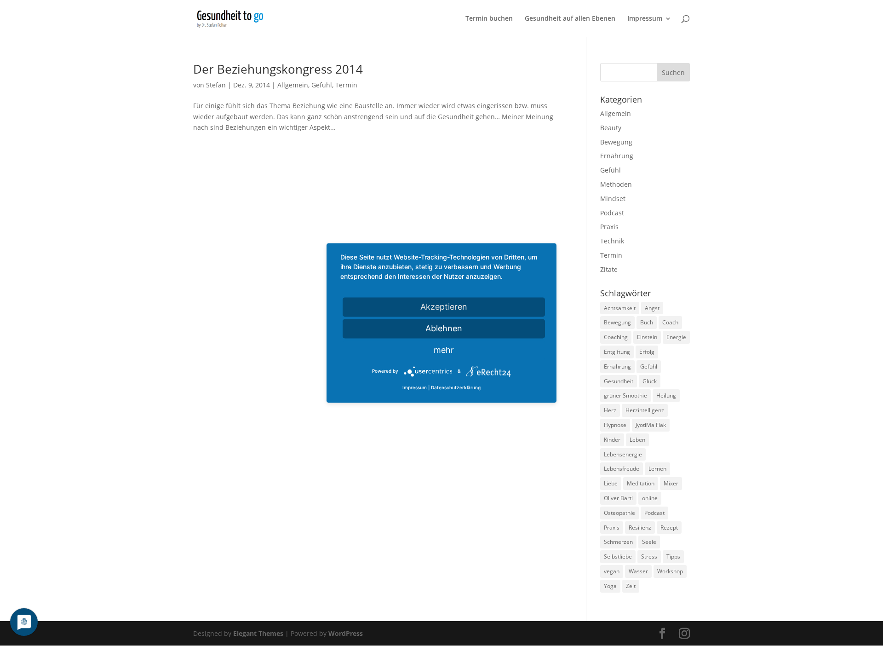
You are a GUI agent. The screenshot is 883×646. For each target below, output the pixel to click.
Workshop (670, 571)
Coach (670, 322)
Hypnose (615, 425)
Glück (649, 381)
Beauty (610, 127)
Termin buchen (489, 19)
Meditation (640, 483)
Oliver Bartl (618, 498)
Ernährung (616, 155)
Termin (346, 85)
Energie (676, 337)
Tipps (673, 556)
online (650, 498)
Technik (612, 240)
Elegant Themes (258, 633)
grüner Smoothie (625, 395)
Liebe (611, 483)
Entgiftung (617, 352)
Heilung (666, 395)
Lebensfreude (621, 469)
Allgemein (292, 85)
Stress (649, 556)
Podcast (612, 212)
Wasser (638, 571)
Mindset (612, 198)
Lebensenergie (623, 454)
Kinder (612, 440)
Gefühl (321, 85)
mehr (444, 350)
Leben (637, 440)
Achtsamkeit (620, 308)
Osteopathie (619, 513)
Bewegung (616, 142)
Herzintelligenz (644, 410)
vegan (611, 571)
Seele (649, 542)
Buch (646, 322)
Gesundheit (618, 381)
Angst (652, 308)
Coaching (616, 337)
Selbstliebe (618, 556)
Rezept (669, 527)
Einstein (647, 337)
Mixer (671, 483)
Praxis (609, 226)
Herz (610, 410)
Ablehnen (443, 328)
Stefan (216, 85)
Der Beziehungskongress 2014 (278, 69)
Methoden (616, 184)
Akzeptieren (443, 306)
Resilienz (640, 527)
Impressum (644, 19)
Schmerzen (618, 542)
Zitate (609, 269)
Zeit (631, 586)
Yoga (610, 586)
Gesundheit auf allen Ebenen (570, 19)
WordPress (345, 633)
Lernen (657, 469)
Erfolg (646, 352)
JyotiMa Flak (651, 425)
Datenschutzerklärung (456, 388)
